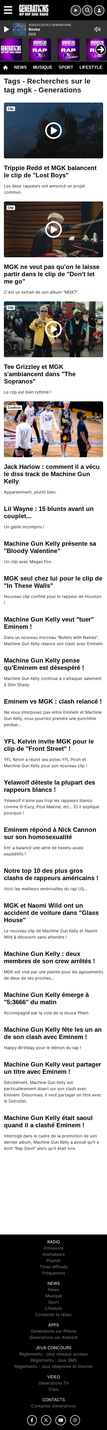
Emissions (53, 1248)
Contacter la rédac (53, 1314)
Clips (53, 1389)
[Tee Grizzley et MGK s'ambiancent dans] (53, 329)
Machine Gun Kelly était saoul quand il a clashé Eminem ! (48, 1121)
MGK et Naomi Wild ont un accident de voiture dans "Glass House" (51, 912)
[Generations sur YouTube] (60, 1420)
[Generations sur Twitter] (46, 1420)
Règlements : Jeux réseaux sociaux (53, 1354)
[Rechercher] (87, 10)
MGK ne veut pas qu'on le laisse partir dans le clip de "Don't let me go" (51, 274)
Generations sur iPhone (53, 1331)
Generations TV (53, 1383)
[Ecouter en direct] (76, 10)
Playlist (53, 1260)
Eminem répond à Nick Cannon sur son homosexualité (50, 833)
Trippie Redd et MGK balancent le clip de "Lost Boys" (50, 171)
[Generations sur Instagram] (75, 1420)
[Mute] (97, 29)
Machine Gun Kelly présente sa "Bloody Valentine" (50, 547)
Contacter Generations (53, 1405)
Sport (66, 67)
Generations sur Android (53, 1337)
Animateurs (54, 1254)
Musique (42, 67)
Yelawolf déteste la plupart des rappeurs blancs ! (49, 786)
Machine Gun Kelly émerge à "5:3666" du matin (46, 998)
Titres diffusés (53, 1266)
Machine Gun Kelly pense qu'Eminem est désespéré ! (44, 664)
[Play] (7, 29)
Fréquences (53, 1273)
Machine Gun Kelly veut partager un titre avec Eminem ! (52, 1068)
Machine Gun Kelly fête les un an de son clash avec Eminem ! (53, 1033)
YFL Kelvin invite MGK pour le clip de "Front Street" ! (49, 745)
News (20, 67)
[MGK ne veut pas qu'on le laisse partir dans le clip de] (53, 229)
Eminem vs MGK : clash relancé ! (53, 701)
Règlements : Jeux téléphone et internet (54, 1366)
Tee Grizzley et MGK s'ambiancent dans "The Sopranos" (40, 374)
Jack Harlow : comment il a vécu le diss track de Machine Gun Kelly (52, 474)
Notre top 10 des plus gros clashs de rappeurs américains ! (51, 874)
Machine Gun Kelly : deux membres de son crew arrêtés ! (49, 957)
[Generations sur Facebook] (32, 1420)
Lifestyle (90, 67)
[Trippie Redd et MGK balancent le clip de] (53, 130)
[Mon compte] (99, 10)
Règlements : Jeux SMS (54, 1360)
